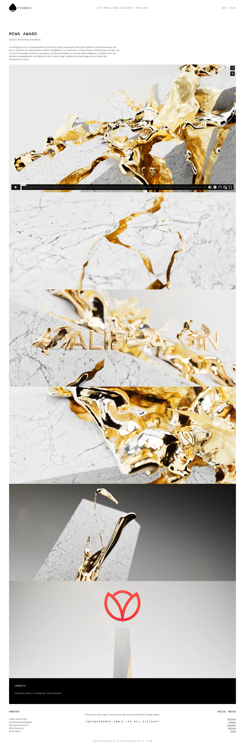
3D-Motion (107, 8)
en (233, 8)
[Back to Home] (20, 7)
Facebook (231, 719)
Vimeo (233, 731)
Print (142, 8)
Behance (232, 728)
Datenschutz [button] (129, 741)
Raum (127, 8)
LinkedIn (232, 722)
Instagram (231, 725)
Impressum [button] (102, 741)
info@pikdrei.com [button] (103, 721)
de (224, 8)
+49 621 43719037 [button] (143, 721)
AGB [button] (149, 741)
